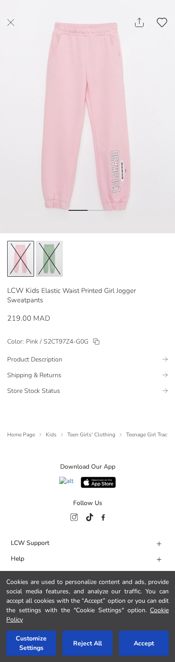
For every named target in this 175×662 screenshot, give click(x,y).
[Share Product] (139, 22)
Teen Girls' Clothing (91, 434)
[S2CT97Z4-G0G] (96, 341)
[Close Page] (10, 22)
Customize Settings (31, 643)
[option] (20, 259)
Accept (144, 643)
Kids (51, 434)
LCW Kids (23, 291)
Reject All (87, 643)
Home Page (21, 434)
